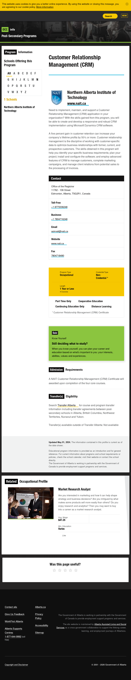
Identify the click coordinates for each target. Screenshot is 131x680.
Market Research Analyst (74, 489)
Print (98, 16)
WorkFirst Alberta (14, 621)
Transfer (67, 405)
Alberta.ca (40, 607)
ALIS (26, 15)
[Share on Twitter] (51, 81)
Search (108, 16)
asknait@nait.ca (59, 231)
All (9, 73)
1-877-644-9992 (13, 636)
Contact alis (11, 607)
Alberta (11, 15)
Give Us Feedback (14, 614)
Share (76, 16)
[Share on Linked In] (69, 81)
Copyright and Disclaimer (16, 664)
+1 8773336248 (59, 207)
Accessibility (41, 625)
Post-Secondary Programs (19, 36)
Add (83, 16)
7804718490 (57, 255)
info (9, 29)
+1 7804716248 (59, 219)
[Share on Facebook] (60, 81)
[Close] (127, 4)
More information (45, 6)
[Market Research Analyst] (31, 503)
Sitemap (39, 632)
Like (90, 15)
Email (78, 81)
